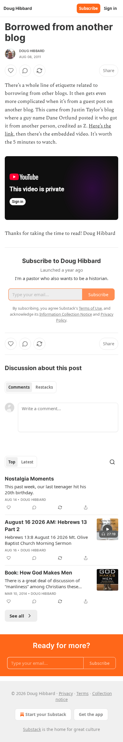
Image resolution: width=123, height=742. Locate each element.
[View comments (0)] (25, 71)
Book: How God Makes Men (38, 573)
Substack (32, 729)
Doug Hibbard (31, 51)
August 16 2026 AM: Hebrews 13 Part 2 (46, 525)
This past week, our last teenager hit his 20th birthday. (45, 489)
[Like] (11, 71)
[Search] (112, 462)
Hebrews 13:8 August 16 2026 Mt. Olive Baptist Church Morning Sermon (46, 540)
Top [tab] (11, 462)
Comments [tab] (19, 387)
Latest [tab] (27, 462)
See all (17, 616)
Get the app (91, 714)
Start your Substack (45, 714)
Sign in (110, 8)
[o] (107, 529)
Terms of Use (90, 308)
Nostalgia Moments (29, 479)
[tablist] (30, 387)
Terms (82, 693)
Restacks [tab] (44, 387)
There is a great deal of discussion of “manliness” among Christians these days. (42, 583)
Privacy (66, 693)
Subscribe (88, 8)
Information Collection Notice (65, 314)
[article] (61, 493)
